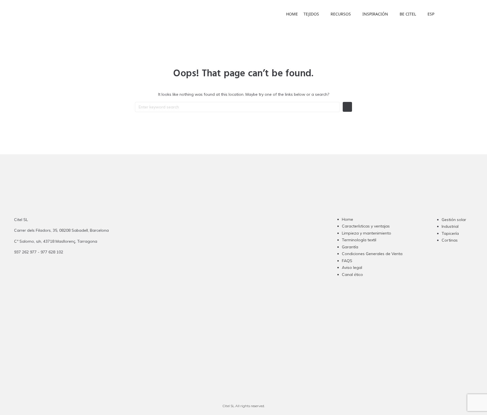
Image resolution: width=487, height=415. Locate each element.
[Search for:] (237, 107)
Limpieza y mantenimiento (366, 233)
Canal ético (352, 274)
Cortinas (450, 240)
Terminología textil (359, 239)
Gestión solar (454, 219)
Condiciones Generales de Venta (372, 253)
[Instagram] (215, 257)
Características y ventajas (366, 226)
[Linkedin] (237, 257)
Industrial (450, 226)
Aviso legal (352, 267)
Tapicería (450, 233)
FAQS (347, 260)
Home (347, 219)
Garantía (350, 246)
